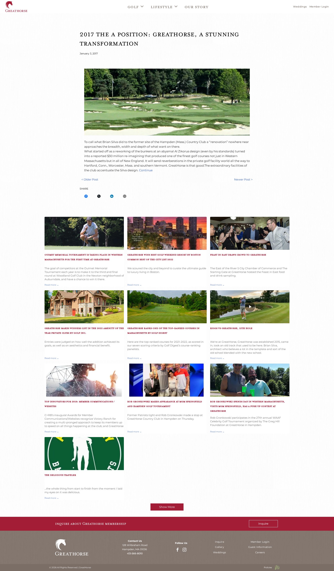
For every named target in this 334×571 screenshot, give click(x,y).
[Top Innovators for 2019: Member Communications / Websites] (84, 380)
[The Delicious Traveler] (84, 453)
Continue (146, 170)
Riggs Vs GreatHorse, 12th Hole (231, 328)
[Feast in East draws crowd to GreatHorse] (249, 233)
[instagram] (184, 550)
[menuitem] (135, 6)
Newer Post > (243, 179)
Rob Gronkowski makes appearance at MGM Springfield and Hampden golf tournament (164, 404)
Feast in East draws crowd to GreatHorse (238, 254)
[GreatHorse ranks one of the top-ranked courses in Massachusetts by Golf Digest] (167, 306)
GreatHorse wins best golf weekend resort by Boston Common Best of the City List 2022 (164, 257)
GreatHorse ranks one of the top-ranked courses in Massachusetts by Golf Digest (163, 330)
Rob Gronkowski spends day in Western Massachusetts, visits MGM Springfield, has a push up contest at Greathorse (247, 406)
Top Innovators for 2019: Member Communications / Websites (79, 404)
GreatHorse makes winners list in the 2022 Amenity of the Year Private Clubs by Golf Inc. (84, 330)
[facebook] (177, 550)
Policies (268, 567)
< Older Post (89, 179)
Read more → (52, 285)
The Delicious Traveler (60, 475)
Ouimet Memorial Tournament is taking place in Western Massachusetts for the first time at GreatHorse (84, 257)
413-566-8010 (135, 553)
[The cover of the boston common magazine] (167, 233)
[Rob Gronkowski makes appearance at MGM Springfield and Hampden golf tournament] (167, 380)
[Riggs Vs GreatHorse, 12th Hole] (249, 306)
